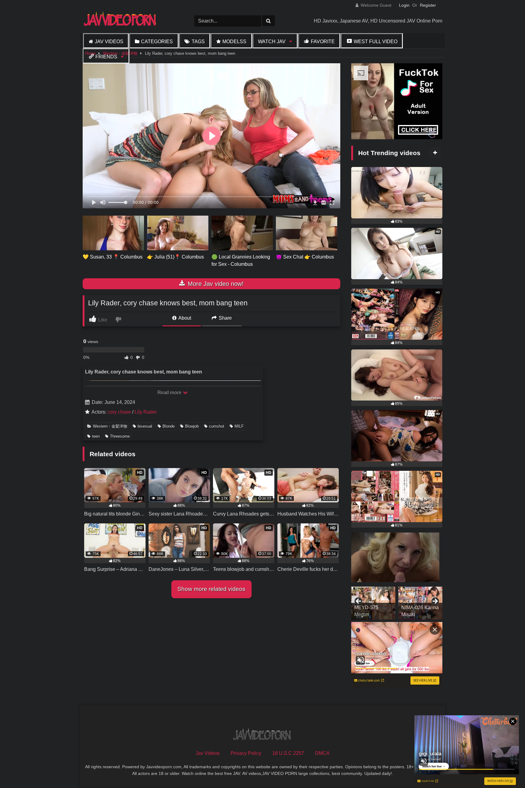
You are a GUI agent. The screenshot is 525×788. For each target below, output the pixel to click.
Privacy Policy (246, 753)
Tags (198, 41)
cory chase (119, 412)
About (184, 318)
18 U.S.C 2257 (288, 753)
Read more (169, 392)
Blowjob (192, 426)
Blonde (169, 426)
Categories (157, 41)
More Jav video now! (215, 283)
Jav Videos (109, 41)
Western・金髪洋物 (110, 426)
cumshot (216, 426)
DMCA (322, 753)
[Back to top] (506, 770)
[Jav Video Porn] (121, 20)
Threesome (120, 436)
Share (225, 318)
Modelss (234, 41)
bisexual (145, 426)
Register (428, 5)
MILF (239, 426)
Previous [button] (358, 601)
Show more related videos (211, 589)
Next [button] (434, 601)
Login (404, 5)
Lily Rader (146, 412)
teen (96, 436)
